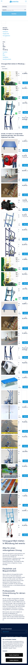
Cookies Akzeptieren (14, 655)
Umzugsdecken (6, 35)
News (16, 636)
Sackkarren (5, 31)
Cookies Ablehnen (14, 660)
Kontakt (12, 636)
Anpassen (5, 650)
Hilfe (21, 636)
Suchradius (4, 68)
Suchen (14, 13)
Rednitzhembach (7, 59)
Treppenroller (6, 33)
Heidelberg (5, 57)
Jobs (7, 636)
